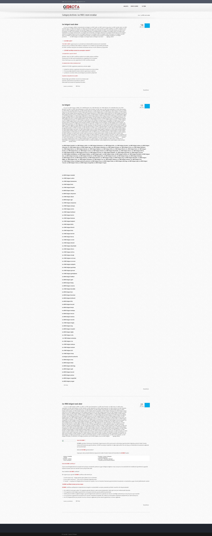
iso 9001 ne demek (98, 431)
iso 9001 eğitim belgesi (78, 423)
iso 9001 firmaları (97, 125)
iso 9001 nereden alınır (110, 133)
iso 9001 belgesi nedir (79, 419)
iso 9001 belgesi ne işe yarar (97, 120)
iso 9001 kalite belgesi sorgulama (101, 129)
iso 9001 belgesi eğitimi (68, 116)
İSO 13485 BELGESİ (84, 108)
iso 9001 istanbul (86, 128)
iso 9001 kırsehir (96, 132)
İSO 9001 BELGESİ (72, 112)
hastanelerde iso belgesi (83, 27)
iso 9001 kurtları (104, 132)
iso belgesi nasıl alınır (70, 24)
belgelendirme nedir (72, 138)
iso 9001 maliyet (113, 132)
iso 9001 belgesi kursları (95, 118)
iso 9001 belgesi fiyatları (115, 116)
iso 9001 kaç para (102, 128)
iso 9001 (69, 109)
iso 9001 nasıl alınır (67, 133)
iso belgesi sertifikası (109, 35)
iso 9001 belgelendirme (84, 138)
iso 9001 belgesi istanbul (117, 117)
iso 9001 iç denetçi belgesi (100, 126)
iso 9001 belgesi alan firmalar (84, 112)
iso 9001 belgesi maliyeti (120, 118)
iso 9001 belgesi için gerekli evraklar (102, 117)
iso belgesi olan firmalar (84, 35)
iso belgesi (104, 31)
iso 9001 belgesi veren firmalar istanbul (80, 122)
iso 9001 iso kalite (76, 128)
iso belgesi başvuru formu (72, 34)
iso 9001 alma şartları (120, 109)
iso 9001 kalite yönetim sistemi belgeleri (88, 130)
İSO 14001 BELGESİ (94, 108)
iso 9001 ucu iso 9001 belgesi (82, 30)
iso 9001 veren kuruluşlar (120, 136)
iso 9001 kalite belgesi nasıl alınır (70, 129)
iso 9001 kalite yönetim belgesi (118, 129)
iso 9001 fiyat (105, 125)
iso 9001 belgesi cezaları (97, 114)
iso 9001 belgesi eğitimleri (80, 116)
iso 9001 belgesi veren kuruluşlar (99, 122)
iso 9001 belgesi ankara (119, 113)
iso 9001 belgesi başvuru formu (87, 412)
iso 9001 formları (85, 424)
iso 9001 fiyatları (120, 125)
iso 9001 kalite (110, 128)
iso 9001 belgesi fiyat (92, 116)
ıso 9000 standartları (94, 140)
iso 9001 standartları (113, 433)
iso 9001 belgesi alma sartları (111, 112)
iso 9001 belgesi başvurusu (83, 114)
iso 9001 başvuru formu (116, 110)
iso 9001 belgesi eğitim (120, 114)
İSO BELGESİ (74, 436)
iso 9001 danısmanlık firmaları (110, 124)
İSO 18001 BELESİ (104, 108)
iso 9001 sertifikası (109, 28)
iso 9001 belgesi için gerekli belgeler (83, 117)
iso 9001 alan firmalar (89, 109)
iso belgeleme (72, 140)
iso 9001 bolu (91, 124)
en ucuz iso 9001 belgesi (70, 108)
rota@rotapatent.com (80, 1)
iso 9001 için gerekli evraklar (88, 425)
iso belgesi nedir (95, 34)
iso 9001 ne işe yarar (108, 431)
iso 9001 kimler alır (75, 132)
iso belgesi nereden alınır (71, 35)
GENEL (75, 27)
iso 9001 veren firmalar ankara (110, 30)
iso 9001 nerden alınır (117, 27)
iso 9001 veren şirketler (73, 31)
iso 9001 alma (99, 109)
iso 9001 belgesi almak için (89, 113)
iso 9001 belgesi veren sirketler (115, 122)
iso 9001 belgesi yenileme (82, 421)
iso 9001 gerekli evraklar (88, 126)
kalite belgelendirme (105, 140)
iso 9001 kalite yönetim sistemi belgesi (107, 130)
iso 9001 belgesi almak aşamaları (74, 113)
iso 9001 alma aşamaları (109, 109)
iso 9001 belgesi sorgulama (105, 121)
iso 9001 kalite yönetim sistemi (69, 130)
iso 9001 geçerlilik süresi (75, 126)
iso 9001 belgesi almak (78, 411)
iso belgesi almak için (100, 32)
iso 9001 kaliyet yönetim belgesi (82, 429)
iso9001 (87, 140)
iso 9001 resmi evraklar (98, 28)
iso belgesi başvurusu (85, 34)
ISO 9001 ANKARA (105, 110)
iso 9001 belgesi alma (97, 112)
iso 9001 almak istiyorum (86, 110)
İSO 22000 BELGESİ (113, 108)
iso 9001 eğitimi (70, 125)
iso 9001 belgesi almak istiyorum (104, 113)
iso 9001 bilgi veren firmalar (80, 124)
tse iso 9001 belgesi (102, 137)
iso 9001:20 (118, 138)
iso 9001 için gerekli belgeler (115, 126)
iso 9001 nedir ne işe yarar (104, 27)
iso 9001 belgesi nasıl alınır (68, 120)
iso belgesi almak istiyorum (113, 32)
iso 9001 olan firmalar (75, 28)
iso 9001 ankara (96, 110)
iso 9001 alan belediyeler (77, 109)
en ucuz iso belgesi (68, 27)
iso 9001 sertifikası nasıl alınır (107, 134)
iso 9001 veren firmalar (96, 30)
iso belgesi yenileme (92, 137)
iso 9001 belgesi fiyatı (103, 116)
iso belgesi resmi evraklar (97, 35)
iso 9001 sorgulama (70, 30)
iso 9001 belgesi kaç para (86, 416)
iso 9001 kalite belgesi (119, 128)
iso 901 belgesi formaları (86, 31)
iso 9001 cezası (99, 124)
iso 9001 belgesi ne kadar (110, 120)
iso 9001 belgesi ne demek (82, 120)
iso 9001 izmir (94, 128)
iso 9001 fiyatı (112, 125)
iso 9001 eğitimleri (78, 125)
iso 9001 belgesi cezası (109, 114)
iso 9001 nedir (93, 27)
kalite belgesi (114, 140)
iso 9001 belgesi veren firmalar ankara (77, 420)
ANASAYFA (126, 6)
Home (139, 15)
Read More (146, 90)
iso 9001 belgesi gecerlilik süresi (86, 415)
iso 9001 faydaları (88, 125)
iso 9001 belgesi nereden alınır (90, 121)
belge (65, 138)
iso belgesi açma (112, 31)
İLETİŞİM (144, 6)
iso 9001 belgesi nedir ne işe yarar (73, 121)
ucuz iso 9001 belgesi (113, 137)
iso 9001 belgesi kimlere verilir (80, 118)
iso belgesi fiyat (88, 36)
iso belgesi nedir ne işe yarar (107, 34)
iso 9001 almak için (74, 110)
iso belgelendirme (97, 31)
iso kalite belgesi (80, 140)
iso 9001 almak (65, 110)
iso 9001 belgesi (74, 36)
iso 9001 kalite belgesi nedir (86, 129)
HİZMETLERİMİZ (134, 6)
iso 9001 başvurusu (79, 409)
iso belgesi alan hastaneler (88, 32)
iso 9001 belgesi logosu (107, 118)
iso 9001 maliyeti (121, 132)
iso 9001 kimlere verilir (85, 132)
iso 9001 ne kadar (118, 431)
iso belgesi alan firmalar (74, 32)
